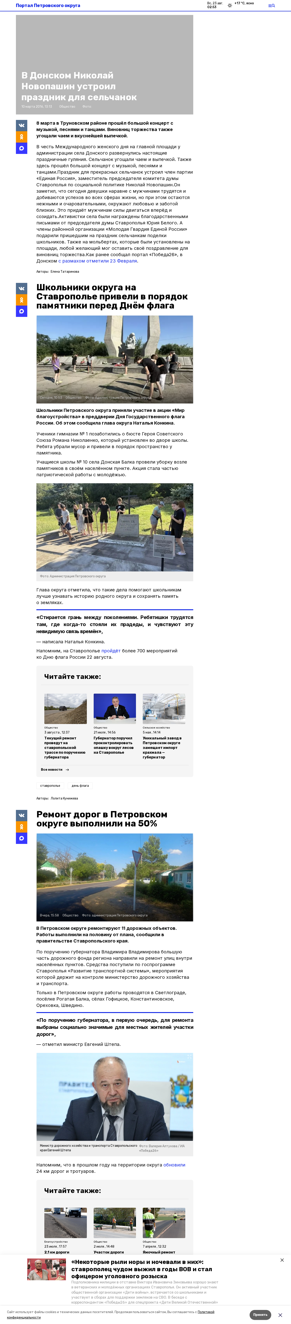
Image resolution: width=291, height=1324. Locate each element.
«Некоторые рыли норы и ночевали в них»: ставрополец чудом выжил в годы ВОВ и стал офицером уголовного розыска (141, 1269)
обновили (174, 1165)
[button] (46, 1269)
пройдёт (111, 650)
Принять (260, 1315)
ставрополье (50, 786)
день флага (80, 786)
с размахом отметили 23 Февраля (97, 261)
